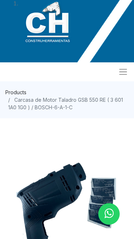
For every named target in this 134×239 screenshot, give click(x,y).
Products (15, 92)
